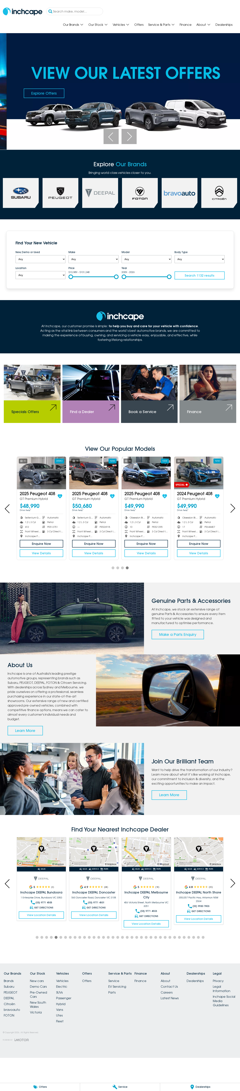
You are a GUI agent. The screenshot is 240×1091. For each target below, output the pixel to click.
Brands (8, 981)
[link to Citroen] (219, 193)
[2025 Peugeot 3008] (93, 473)
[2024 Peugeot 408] (41, 473)
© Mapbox (58, 864)
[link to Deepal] (100, 193)
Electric (61, 986)
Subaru (9, 986)
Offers (138, 25)
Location (21, 268)
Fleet (60, 1021)
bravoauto (12, 1010)
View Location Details (41, 915)
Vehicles (119, 25)
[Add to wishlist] (60, 496)
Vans (59, 1010)
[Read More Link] (41, 852)
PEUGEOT (10, 992)
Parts (112, 992)
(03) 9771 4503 (148, 911)
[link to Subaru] (21, 193)
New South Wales (38, 1005)
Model (126, 252)
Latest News (170, 998)
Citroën (9, 1004)
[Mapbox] (27, 863)
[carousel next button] (129, 136)
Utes (59, 1015)
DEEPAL (9, 998)
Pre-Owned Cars (38, 994)
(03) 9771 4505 (43, 902)
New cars (37, 981)
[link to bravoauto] (180, 193)
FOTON (9, 1015)
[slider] (70, 277)
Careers (166, 992)
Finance (186, 25)
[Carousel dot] (113, 567)
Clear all (217, 243)
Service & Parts (159, 25)
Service (113, 981)
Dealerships (224, 25)
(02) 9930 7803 (201, 906)
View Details (41, 553)
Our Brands (71, 25)
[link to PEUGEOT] (60, 193)
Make (71, 252)
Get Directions (43, 907)
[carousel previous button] (111, 136)
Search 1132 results (199, 275)
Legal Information (221, 989)
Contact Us (169, 986)
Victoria (36, 1012)
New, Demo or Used (28, 252)
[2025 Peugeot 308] (198, 473)
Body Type (181, 252)
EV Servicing (117, 986)
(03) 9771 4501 (96, 902)
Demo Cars (38, 986)
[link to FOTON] (140, 193)
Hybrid (60, 1004)
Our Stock (95, 25)
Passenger (63, 998)
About (201, 25)
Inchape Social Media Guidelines (224, 1001)
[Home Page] (22, 11)
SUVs (59, 992)
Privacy (218, 981)
